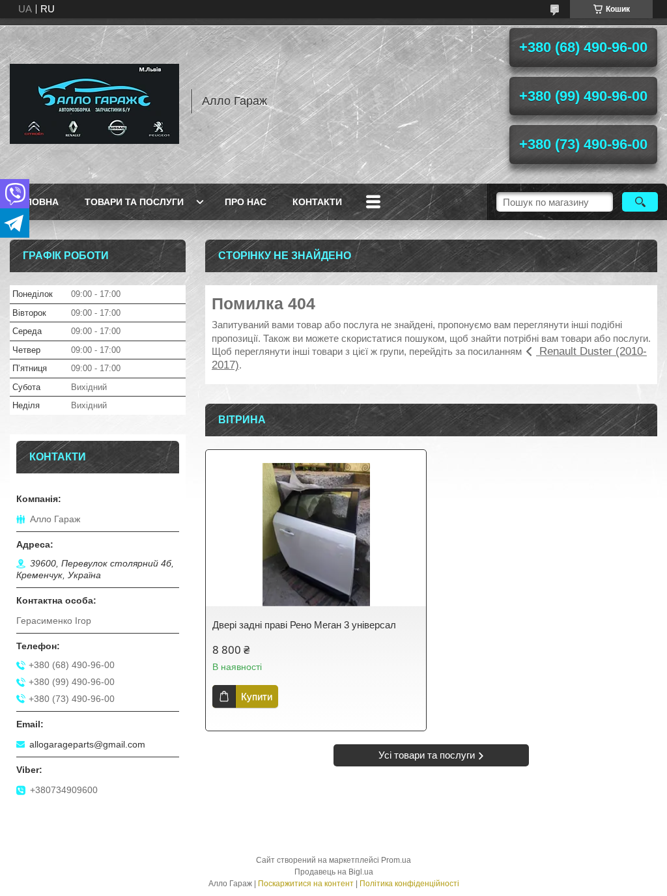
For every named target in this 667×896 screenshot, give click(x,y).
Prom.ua (396, 860)
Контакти (317, 202)
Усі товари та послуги (426, 755)
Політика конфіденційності (409, 883)
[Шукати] (640, 202)
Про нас (245, 202)
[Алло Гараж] (94, 101)
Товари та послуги (134, 202)
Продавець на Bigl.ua (333, 871)
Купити (256, 696)
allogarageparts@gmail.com (87, 744)
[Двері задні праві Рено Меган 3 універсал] (315, 534)
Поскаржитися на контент (306, 883)
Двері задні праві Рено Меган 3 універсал (304, 624)
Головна (36, 202)
